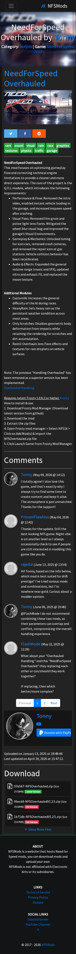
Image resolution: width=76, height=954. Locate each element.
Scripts (26, 46)
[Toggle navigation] (11, 6)
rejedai (27, 564)
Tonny (26, 474)
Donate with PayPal (58, 732)
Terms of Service (38, 892)
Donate (38, 902)
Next (53, 703)
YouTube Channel (38, 924)
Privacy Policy (38, 897)
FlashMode (30, 643)
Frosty (64, 398)
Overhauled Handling (19, 388)
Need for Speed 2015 (54, 49)
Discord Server (38, 919)
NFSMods (57, 6)
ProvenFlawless (35, 516)
